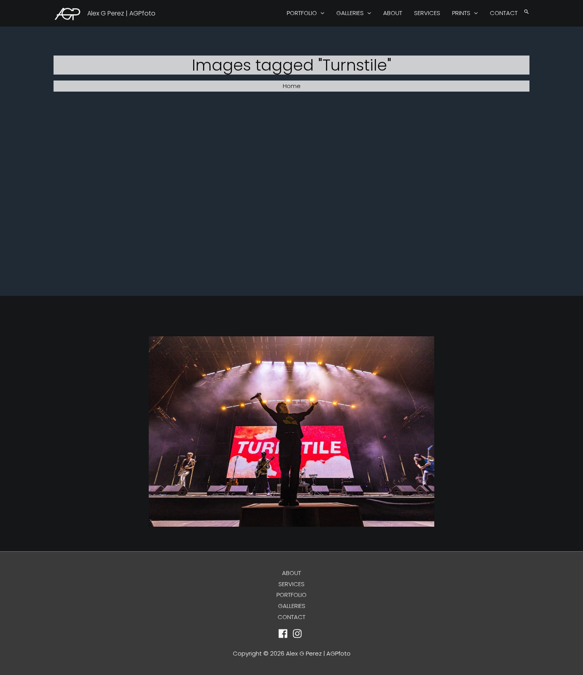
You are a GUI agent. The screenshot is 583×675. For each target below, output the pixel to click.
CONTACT (504, 13)
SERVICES (427, 13)
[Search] (526, 12)
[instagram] (298, 634)
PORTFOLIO (302, 13)
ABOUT (392, 13)
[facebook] (284, 634)
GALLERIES (350, 13)
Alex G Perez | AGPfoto (121, 13)
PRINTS (461, 13)
